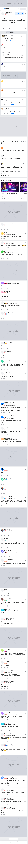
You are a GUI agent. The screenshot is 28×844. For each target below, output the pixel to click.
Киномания (10, 314)
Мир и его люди (11, 651)
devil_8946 (5, 147)
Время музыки (11, 600)
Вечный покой (11, 155)
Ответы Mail (10, 745)
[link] (10, 191)
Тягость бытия (11, 724)
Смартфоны (11, 171)
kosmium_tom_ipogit (7, 141)
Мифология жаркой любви (13, 283)
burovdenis (5, 155)
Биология (9, 252)
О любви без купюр (10, 15)
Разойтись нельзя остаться (14, 561)
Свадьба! (9, 672)
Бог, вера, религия (11, 540)
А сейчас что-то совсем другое (13, 163)
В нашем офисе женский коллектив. (12, 144)
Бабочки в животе (11, 147)
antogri (4, 163)
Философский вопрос (16, 141)
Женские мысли (11, 292)
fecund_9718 (5, 171)
